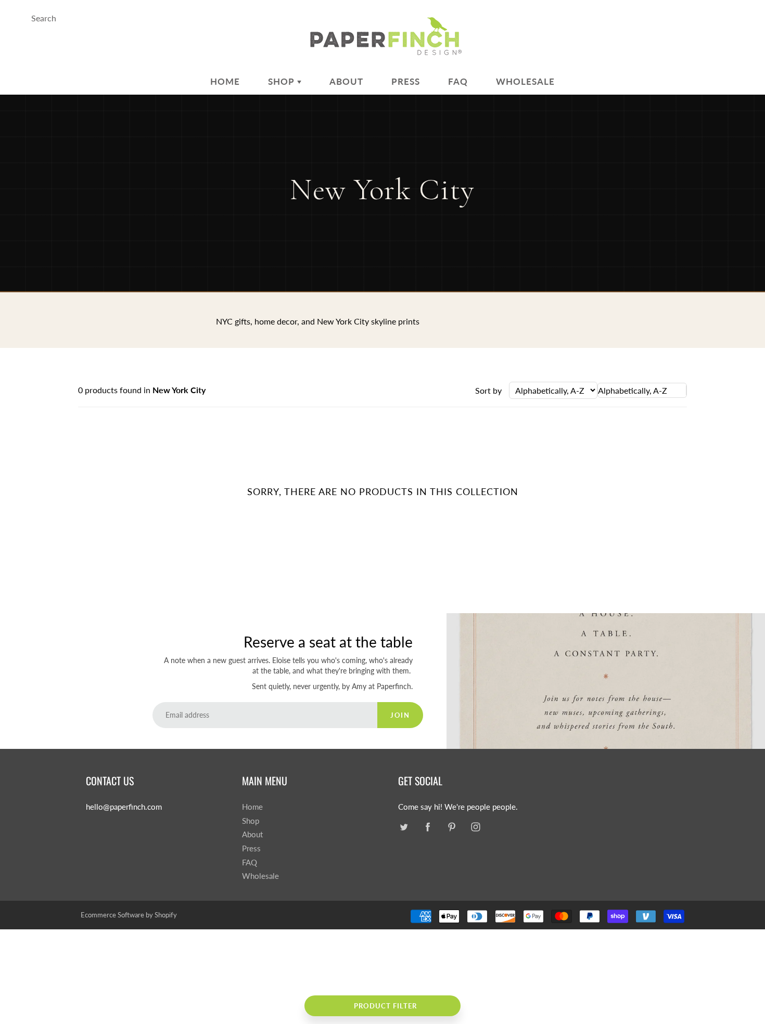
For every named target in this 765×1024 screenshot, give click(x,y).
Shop (282, 81)
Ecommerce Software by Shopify (129, 915)
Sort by (488, 390)
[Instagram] (475, 827)
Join (400, 715)
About (346, 81)
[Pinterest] (451, 827)
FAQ (458, 81)
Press (405, 81)
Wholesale (525, 81)
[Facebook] (427, 827)
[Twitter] (403, 827)
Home (225, 81)
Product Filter (385, 1006)
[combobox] (642, 390)
